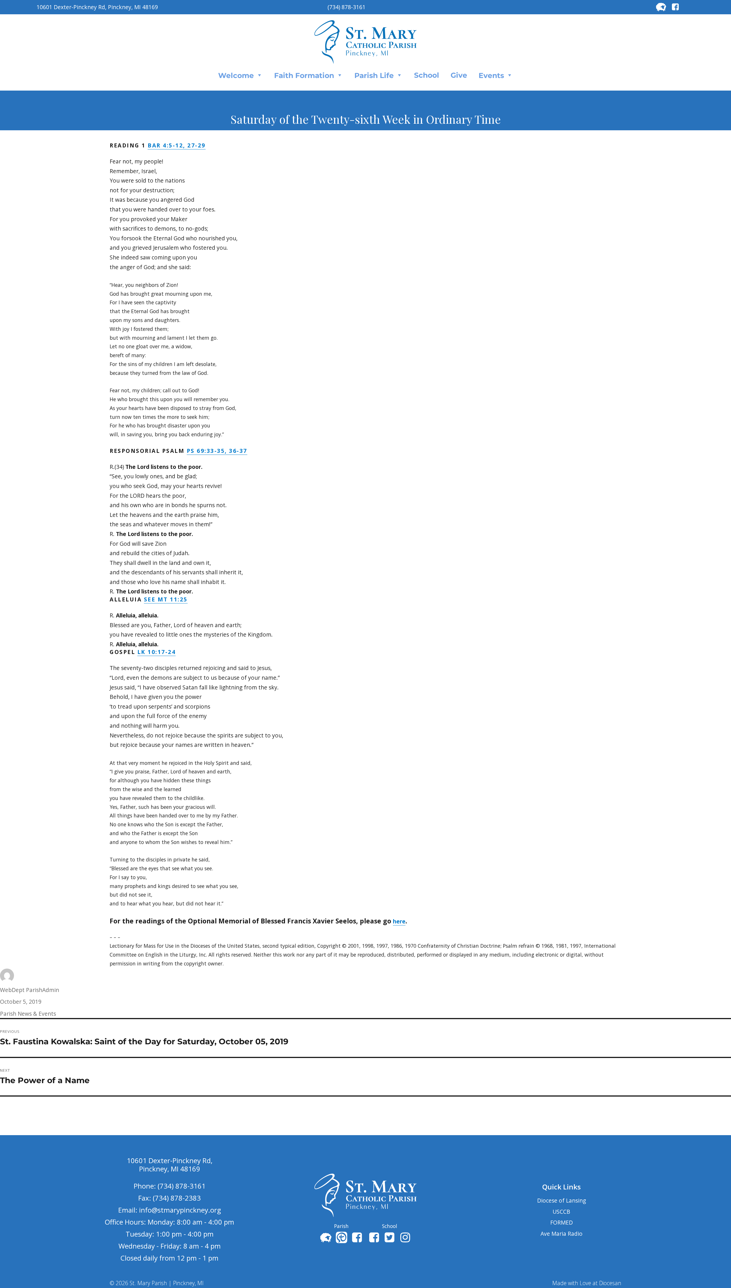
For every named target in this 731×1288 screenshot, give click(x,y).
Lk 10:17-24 (156, 652)
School (426, 75)
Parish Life (374, 75)
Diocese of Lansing (561, 1200)
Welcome (236, 75)
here (399, 921)
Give (459, 75)
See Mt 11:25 (166, 599)
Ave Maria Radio (562, 1233)
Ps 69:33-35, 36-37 (217, 451)
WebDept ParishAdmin (29, 990)
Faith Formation (304, 75)
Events (491, 75)
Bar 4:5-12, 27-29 (177, 145)
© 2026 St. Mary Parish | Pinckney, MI (157, 1283)
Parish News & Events (28, 1013)
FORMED (561, 1222)
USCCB (561, 1211)
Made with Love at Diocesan (586, 1283)
